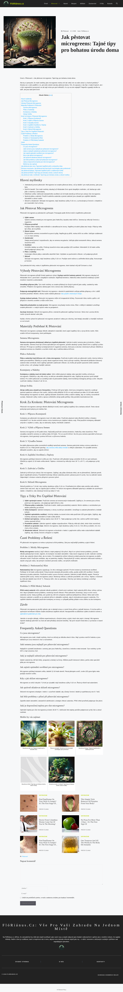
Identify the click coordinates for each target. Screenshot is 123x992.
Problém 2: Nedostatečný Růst (33, 138)
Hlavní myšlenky (26, 99)
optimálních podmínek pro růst (30, 614)
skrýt (50, 95)
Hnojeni (73, 3)
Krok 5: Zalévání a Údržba (31, 127)
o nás (61, 961)
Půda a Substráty (28, 109)
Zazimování (92, 3)
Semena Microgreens (30, 107)
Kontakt (109, 3)
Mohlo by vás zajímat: (30, 164)
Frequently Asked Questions (30, 144)
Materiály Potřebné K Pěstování (31, 105)
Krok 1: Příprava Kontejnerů (32, 118)
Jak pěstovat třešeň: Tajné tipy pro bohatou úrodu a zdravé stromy (42, 173)
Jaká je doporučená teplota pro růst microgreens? (39, 162)
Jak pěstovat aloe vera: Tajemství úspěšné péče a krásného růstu (41, 166)
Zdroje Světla (27, 114)
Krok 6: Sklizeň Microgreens (32, 129)
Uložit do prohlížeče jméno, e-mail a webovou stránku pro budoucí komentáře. (48, 898)
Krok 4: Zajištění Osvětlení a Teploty (34, 125)
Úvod (46, 3)
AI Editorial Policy (61, 989)
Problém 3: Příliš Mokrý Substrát (33, 140)
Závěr (23, 142)
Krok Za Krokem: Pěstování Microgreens (34, 116)
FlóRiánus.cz (17, 3)
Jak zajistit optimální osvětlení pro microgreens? (38, 153)
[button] (116, 3)
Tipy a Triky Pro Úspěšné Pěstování (32, 131)
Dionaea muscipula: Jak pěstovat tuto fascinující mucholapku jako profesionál (45, 168)
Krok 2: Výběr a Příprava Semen (33, 120)
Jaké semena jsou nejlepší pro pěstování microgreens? (40, 149)
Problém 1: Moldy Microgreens (33, 136)
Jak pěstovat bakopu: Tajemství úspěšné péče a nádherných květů (42, 170)
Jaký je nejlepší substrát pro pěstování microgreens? (40, 151)
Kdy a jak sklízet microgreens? (33, 155)
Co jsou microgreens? (30, 146)
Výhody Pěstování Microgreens (31, 103)
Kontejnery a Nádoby (30, 112)
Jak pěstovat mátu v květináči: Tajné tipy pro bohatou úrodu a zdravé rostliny (45, 175)
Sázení (65, 3)
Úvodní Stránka (22, 961)
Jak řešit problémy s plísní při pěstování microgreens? (40, 160)
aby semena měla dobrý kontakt (57, 447)
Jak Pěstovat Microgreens (29, 101)
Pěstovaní (54, 3)
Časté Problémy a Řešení (29, 133)
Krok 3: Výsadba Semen (31, 123)
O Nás (102, 3)
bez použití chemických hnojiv (71, 294)
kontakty (101, 961)
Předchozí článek (2, 407)
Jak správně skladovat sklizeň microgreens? (37, 157)
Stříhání (82, 3)
